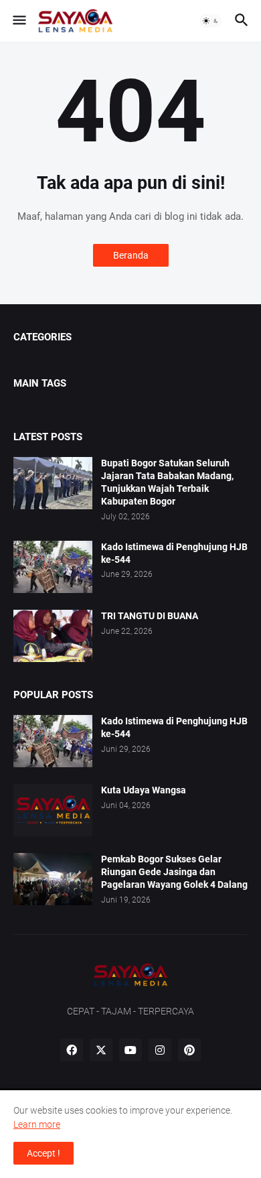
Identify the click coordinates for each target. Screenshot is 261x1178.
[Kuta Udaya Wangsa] (52, 810)
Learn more (36, 1124)
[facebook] (71, 1050)
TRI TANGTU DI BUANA (149, 615)
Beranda (131, 255)
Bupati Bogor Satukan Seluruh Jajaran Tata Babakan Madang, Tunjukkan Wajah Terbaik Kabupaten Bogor (167, 482)
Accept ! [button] (43, 1153)
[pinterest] (189, 1050)
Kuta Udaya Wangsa (143, 790)
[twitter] (101, 1050)
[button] (18, 20)
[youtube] (130, 1050)
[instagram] (160, 1050)
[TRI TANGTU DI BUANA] (52, 636)
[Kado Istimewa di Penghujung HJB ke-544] (52, 567)
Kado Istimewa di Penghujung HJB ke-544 (174, 553)
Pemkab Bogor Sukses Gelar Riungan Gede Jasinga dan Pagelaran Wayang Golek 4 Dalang (174, 872)
